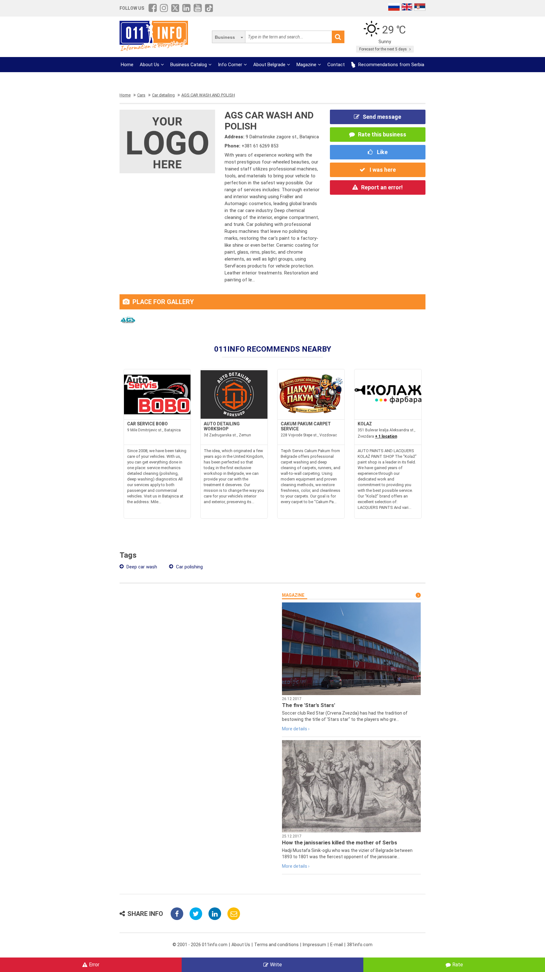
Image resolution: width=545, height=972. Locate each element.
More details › (295, 728)
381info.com (359, 944)
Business (225, 37)
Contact (336, 64)
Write (276, 965)
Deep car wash (141, 567)
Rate (457, 965)
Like (382, 152)
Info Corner (230, 64)
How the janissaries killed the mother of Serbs (339, 842)
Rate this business (382, 134)
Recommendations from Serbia (390, 64)
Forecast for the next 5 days (383, 49)
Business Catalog (188, 64)
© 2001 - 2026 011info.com (200, 944)
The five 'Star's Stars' (308, 705)
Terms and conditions (276, 944)
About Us (149, 64)
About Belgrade (269, 64)
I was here (382, 169)
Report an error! (382, 187)
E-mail (336, 944)
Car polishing (189, 567)
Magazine (306, 64)
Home (127, 64)
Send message (382, 116)
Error (94, 965)
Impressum (314, 944)
